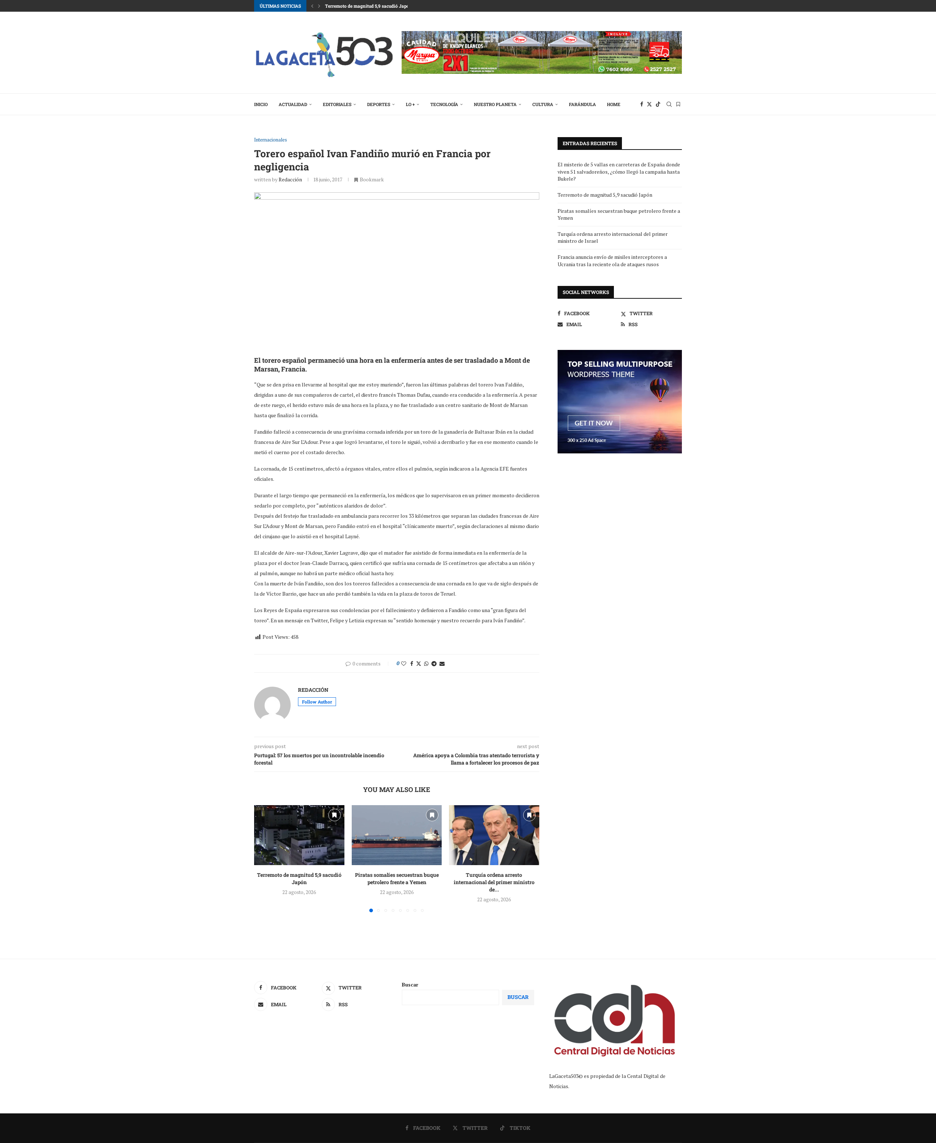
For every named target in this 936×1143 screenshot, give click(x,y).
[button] (312, 6)
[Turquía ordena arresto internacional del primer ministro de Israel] (494, 835)
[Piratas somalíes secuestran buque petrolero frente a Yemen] (397, 835)
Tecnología (444, 104)
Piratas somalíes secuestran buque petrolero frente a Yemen (387, 6)
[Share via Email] (442, 663)
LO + (410, 104)
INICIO (261, 104)
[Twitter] (649, 104)
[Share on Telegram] (434, 663)
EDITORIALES (337, 104)
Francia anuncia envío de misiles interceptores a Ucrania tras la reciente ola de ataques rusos (612, 260)
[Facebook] (641, 104)
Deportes (378, 104)
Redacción (290, 179)
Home (613, 104)
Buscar (410, 984)
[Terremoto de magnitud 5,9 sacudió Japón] (299, 835)
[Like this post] (403, 663)
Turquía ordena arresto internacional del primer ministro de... (494, 882)
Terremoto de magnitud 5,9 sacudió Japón (299, 878)
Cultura (542, 104)
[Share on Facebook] (411, 663)
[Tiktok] (658, 104)
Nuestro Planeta (495, 104)
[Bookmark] (678, 104)
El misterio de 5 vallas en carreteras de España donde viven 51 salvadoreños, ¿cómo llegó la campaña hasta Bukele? (619, 171)
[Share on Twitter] (418, 663)
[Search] (669, 104)
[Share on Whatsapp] (426, 663)
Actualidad (293, 104)
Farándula (582, 104)
